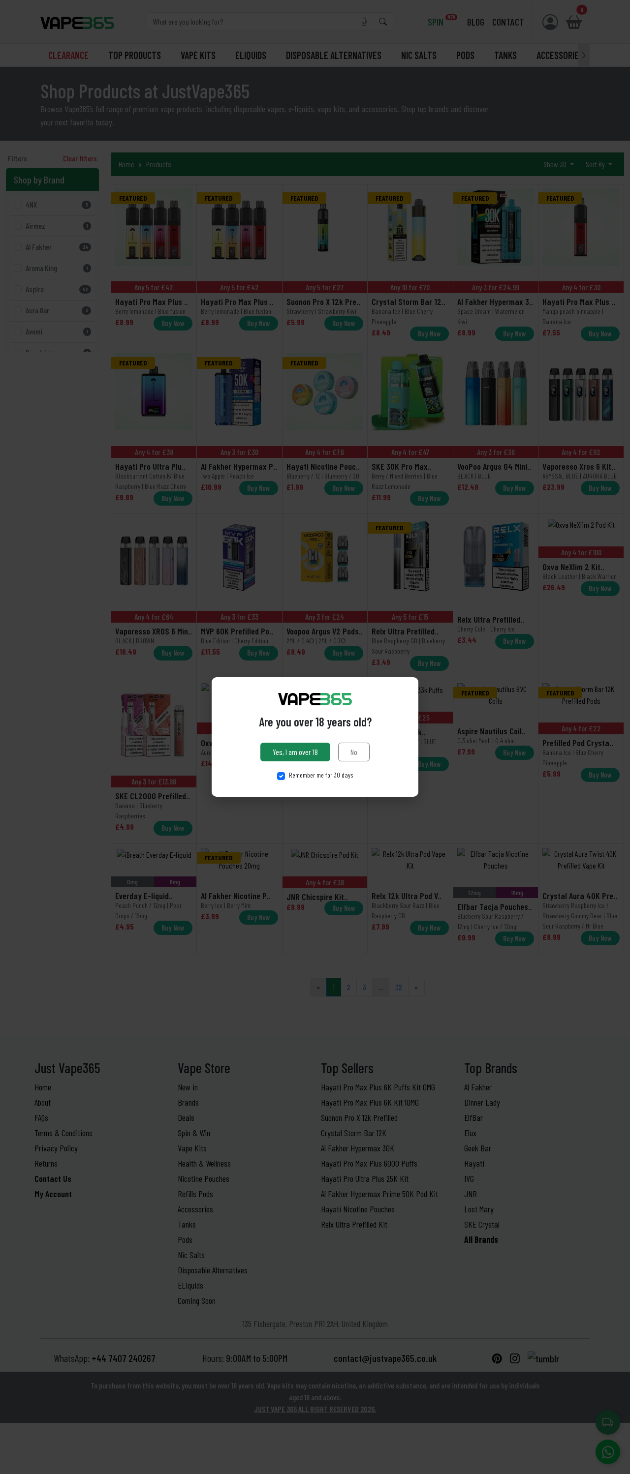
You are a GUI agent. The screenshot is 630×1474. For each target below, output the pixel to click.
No (353, 751)
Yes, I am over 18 (295, 751)
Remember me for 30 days (321, 775)
